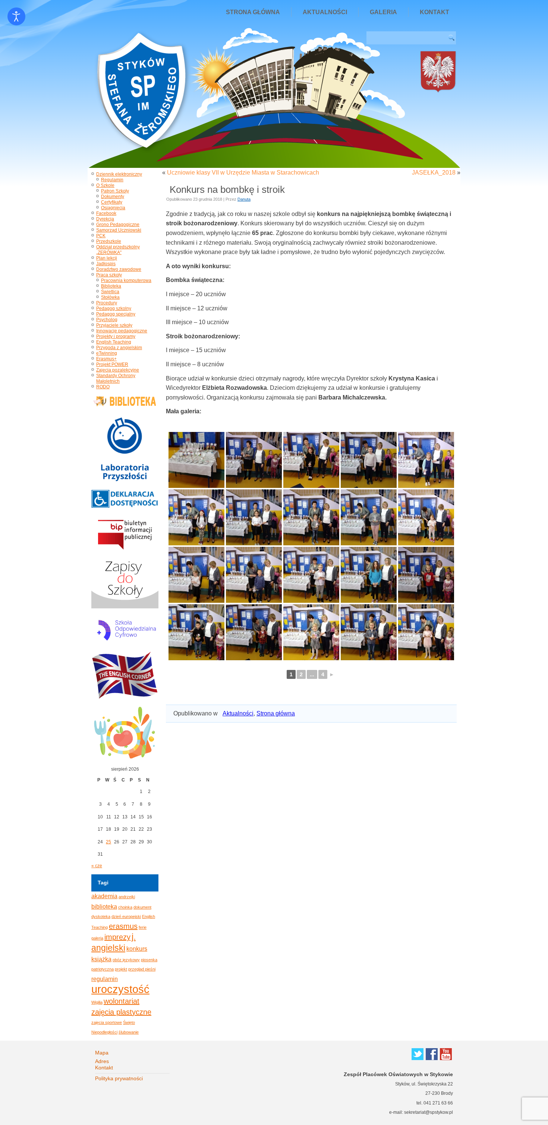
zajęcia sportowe (106, 1022)
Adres (102, 1061)
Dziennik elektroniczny (119, 174)
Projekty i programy (115, 336)
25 (108, 841)
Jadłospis (106, 263)
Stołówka (110, 297)
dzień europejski (126, 916)
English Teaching (113, 342)
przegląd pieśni (141, 969)
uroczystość (120, 989)
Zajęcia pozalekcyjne (117, 370)
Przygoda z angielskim (119, 347)
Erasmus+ (106, 358)
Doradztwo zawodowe (118, 269)
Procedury (106, 302)
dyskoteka (100, 916)
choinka (125, 907)
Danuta (244, 199)
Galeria (383, 12)
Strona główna (253, 12)
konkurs (136, 948)
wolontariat (121, 1001)
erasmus (123, 926)
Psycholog (106, 319)
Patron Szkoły (115, 191)
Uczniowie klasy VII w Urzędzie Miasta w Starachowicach (243, 172)
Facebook (106, 213)
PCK (100, 235)
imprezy (117, 937)
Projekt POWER (112, 364)
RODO (103, 386)
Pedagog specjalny (115, 314)
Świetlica (110, 291)
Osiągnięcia (113, 207)
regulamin (104, 978)
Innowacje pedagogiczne (121, 330)
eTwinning (106, 353)
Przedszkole (108, 241)
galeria (97, 938)
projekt (121, 969)
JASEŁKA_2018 (434, 172)
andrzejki (127, 896)
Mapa (101, 1053)
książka (101, 959)
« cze (96, 865)
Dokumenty (112, 196)
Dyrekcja (105, 219)
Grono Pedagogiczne (117, 224)
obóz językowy (126, 960)
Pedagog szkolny (113, 308)
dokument (142, 907)
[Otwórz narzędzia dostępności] (16, 16)
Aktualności (325, 12)
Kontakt (434, 12)
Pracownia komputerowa (126, 280)
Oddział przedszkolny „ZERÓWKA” (118, 249)
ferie (143, 927)
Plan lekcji (106, 258)
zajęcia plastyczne (121, 1012)
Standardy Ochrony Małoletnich (115, 378)
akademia (104, 896)
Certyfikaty (111, 202)
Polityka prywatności (119, 1078)
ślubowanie (129, 1032)
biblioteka (104, 906)
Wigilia (97, 1002)
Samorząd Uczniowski (118, 230)
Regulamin (112, 179)
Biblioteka (111, 286)
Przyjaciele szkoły (114, 325)
